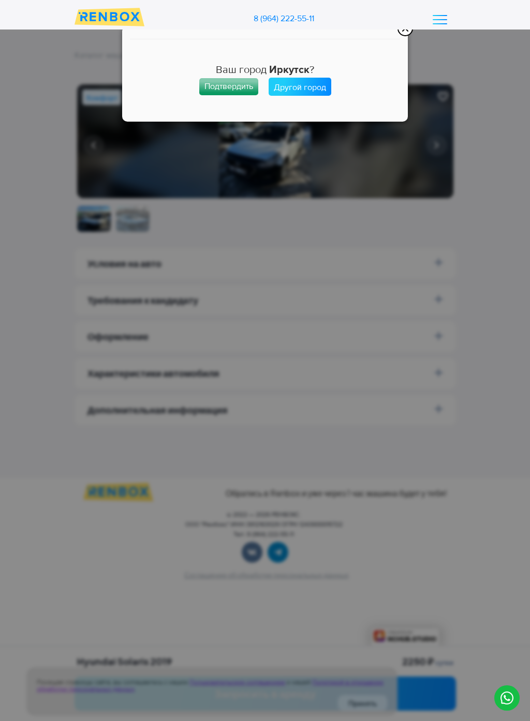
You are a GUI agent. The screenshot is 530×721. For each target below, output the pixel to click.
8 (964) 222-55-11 (284, 18)
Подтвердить (228, 86)
